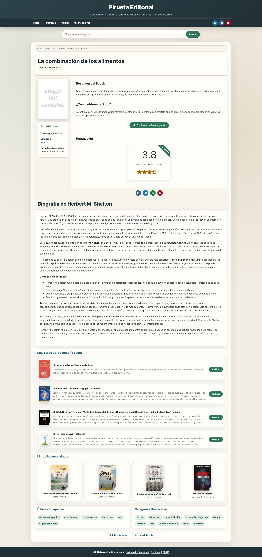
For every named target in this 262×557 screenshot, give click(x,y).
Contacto (156, 552)
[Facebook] (221, 23)
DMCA (166, 552)
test (120, 517)
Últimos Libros (82, 22)
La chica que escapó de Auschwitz (155, 494)
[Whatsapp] (153, 193)
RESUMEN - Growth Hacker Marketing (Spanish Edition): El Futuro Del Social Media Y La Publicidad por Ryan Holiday (116, 412)
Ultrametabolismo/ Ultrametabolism (73, 365)
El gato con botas (48, 523)
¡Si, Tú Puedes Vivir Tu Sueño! (69, 433)
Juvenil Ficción (173, 517)
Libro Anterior (120, 535)
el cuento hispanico (49, 517)
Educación (154, 517)
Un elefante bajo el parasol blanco (59, 493)
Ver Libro (216, 369)
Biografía (198, 523)
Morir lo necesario (202, 493)
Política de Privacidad (137, 552)
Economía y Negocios (196, 517)
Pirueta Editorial (131, 7)
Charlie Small (71, 517)
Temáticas (50, 22)
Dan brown (107, 517)
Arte (152, 523)
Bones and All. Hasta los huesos (107, 493)
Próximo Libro (142, 535)
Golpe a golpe (90, 517)
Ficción (140, 517)
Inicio (36, 22)
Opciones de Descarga (149, 125)
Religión (217, 517)
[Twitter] (215, 23)
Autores (65, 22)
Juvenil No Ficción (168, 523)
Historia (141, 523)
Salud (48, 48)
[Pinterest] (228, 23)
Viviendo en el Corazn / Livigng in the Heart (76, 388)
